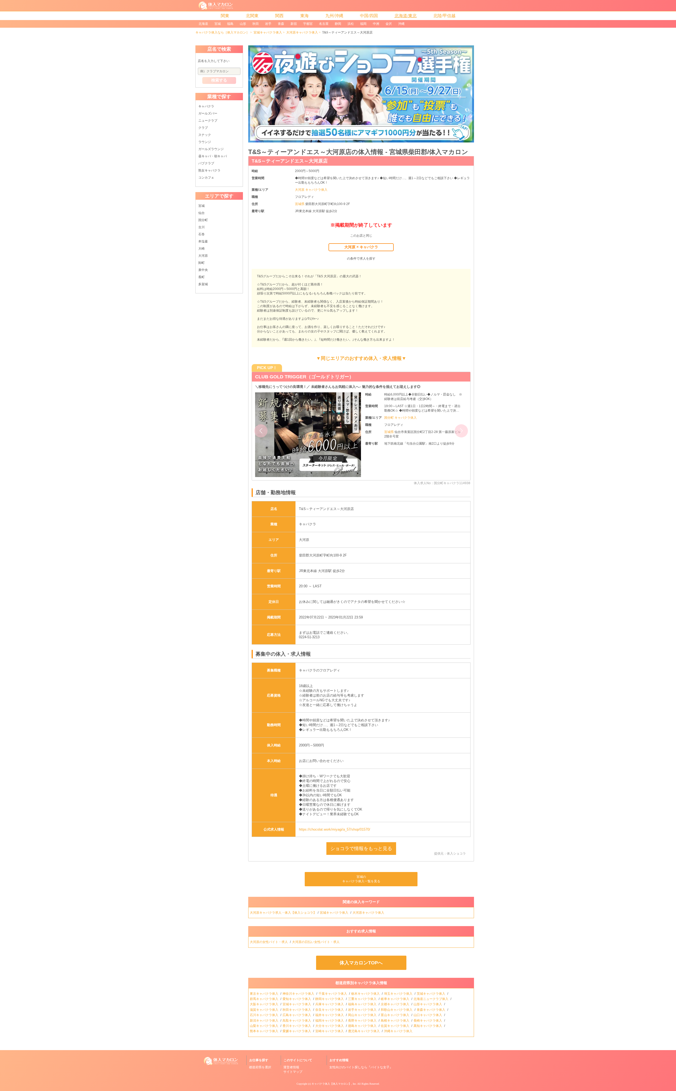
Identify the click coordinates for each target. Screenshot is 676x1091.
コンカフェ (206, 177)
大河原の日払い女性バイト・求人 (316, 942)
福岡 (363, 24)
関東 (225, 15)
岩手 (268, 24)
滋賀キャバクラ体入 (264, 1010)
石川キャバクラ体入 (264, 1015)
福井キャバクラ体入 (330, 1015)
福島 (230, 24)
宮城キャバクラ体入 (267, 32)
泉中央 (203, 270)
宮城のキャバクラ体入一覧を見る (361, 879)
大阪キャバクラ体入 (264, 1004)
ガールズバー (207, 113)
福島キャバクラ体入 (362, 1004)
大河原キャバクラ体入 (302, 32)
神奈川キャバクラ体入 (299, 993)
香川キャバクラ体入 (297, 1026)
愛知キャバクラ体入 (297, 999)
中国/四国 (369, 15)
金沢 (389, 24)
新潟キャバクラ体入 (264, 1020)
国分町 (203, 220)
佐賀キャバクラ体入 (395, 1026)
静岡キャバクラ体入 (330, 999)
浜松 (351, 24)
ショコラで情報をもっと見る (361, 848)
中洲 (376, 24)
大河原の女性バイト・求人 (269, 942)
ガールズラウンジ (211, 149)
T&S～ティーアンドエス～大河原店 (290, 161)
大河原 (203, 256)
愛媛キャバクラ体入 (297, 1031)
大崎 (201, 248)
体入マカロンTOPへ (361, 962)
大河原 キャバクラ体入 (311, 190)
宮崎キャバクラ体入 (330, 1031)
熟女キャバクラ (209, 170)
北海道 (203, 24)
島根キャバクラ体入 (395, 1020)
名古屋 (323, 24)
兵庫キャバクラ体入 (330, 1004)
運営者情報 (291, 1067)
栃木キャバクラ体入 (366, 993)
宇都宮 (308, 24)
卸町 (201, 263)
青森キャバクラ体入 (431, 1010)
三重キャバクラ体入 (362, 999)
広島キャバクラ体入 (297, 1015)
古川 (201, 227)
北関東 (252, 15)
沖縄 (401, 24)
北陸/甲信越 (444, 15)
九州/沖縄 (334, 15)
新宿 (293, 24)
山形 (243, 24)
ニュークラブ (207, 120)
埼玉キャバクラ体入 (398, 993)
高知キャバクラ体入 (428, 1026)
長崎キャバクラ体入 (428, 1020)
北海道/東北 (406, 15)
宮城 (217, 24)
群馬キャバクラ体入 (264, 999)
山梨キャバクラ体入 (264, 1026)
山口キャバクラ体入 (428, 1015)
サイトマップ (292, 1072)
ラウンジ (204, 142)
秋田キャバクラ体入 (297, 1010)
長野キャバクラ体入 (362, 1020)
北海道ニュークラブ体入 (431, 999)
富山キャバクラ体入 (395, 1015)
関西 (279, 15)
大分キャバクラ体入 (330, 1026)
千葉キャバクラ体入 (333, 993)
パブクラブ (206, 163)
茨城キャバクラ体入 (431, 993)
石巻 (201, 234)
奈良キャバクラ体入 (330, 1010)
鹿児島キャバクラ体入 (364, 1031)
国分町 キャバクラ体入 (400, 418)
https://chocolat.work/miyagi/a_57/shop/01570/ (334, 829)
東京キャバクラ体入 (264, 993)
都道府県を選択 (260, 1067)
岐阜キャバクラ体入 (395, 999)
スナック (204, 135)
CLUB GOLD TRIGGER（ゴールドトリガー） (304, 376)
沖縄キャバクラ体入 (398, 1031)
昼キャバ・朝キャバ (212, 156)
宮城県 (300, 204)
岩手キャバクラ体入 (362, 1010)
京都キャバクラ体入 (395, 1004)
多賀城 (203, 284)
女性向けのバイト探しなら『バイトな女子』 (361, 1067)
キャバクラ (206, 106)
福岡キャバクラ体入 (330, 1020)
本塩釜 (203, 241)
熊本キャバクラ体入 (264, 1031)
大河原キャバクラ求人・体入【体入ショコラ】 (283, 912)
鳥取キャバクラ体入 (297, 1020)
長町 (201, 277)
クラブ (203, 128)
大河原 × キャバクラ (361, 247)
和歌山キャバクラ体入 (397, 1010)
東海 (304, 15)
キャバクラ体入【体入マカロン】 (331, 1083)
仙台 (201, 213)
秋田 (255, 24)
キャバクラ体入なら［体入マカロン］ (222, 32)
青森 (281, 24)
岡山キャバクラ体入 (362, 1015)
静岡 (338, 24)
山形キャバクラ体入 (428, 1004)
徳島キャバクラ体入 (362, 1026)
